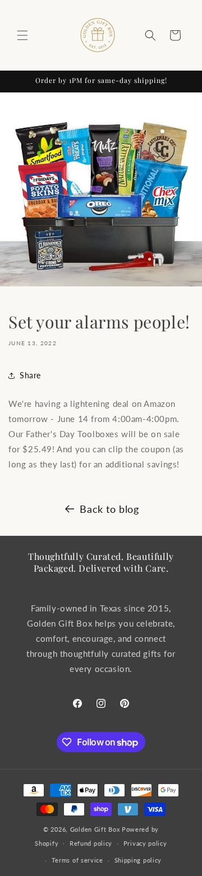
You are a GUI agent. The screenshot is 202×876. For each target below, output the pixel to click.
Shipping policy (138, 860)
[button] (22, 35)
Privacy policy (145, 843)
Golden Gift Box (95, 829)
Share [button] (30, 375)
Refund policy (91, 843)
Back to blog (109, 509)
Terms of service (77, 860)
